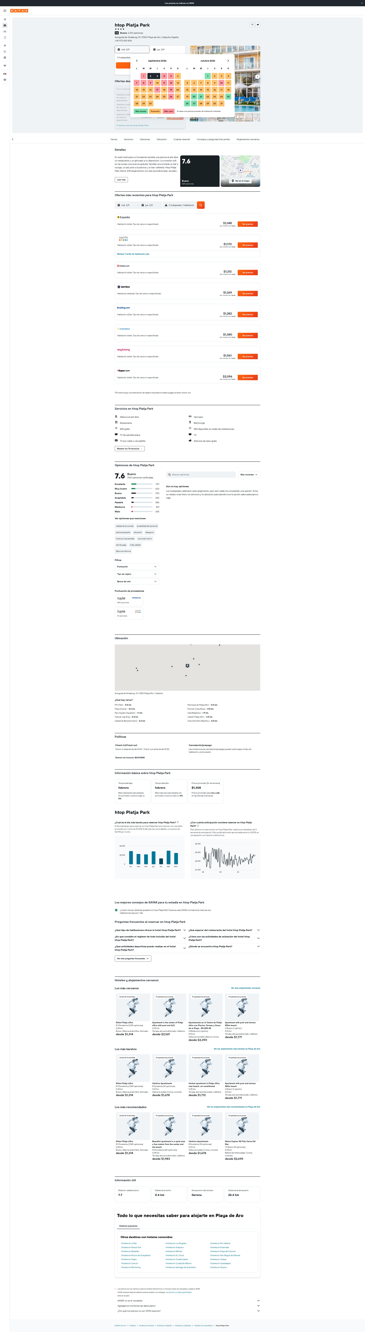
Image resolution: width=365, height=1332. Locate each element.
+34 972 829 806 (123, 40)
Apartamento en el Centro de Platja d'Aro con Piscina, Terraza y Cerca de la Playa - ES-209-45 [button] (205, 1025)
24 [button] (157, 96)
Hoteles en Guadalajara (220, 1263)
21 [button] (137, 96)
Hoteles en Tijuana (218, 1267)
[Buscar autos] (5, 31)
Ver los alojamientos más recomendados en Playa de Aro (233, 1106)
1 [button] (143, 76)
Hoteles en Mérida (174, 1251)
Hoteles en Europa (146, 1325)
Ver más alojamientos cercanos (245, 988)
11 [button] (164, 82)
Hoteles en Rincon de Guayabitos (135, 1255)
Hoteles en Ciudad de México (179, 1263)
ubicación (138, 532)
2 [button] (150, 76)
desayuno (149, 532)
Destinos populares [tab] (128, 1226)
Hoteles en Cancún (129, 1263)
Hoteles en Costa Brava (203, 1325)
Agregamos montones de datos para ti (136, 1305)
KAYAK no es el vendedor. (130, 1300)
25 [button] (164, 96)
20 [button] (177, 89)
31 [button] (221, 103)
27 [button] (178, 96)
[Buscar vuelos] (5, 19)
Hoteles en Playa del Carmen (223, 1251)
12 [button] (171, 82)
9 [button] (150, 82)
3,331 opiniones (135, 32)
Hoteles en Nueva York (131, 1247)
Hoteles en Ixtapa (128, 1259)
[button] (362, 3)
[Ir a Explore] (5, 45)
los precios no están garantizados (179, 1292)
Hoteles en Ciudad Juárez (177, 1259)
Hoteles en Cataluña (183, 1325)
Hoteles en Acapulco (175, 1247)
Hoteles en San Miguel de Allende (225, 1255)
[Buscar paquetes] (5, 37)
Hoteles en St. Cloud (175, 1255)
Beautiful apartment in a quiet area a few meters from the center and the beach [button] (168, 1144)
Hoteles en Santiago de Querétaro (181, 1267)
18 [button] (164, 89)
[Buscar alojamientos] (5, 25)
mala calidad (135, 545)
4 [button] (164, 76)
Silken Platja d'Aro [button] (124, 1022)
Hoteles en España (164, 1325)
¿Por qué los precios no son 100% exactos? (139, 1310)
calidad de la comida (124, 526)
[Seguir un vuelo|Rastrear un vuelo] (5, 51)
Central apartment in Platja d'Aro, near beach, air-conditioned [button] (204, 1084)
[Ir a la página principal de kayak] (19, 10)
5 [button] (171, 76)
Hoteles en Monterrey (131, 1267)
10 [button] (157, 82)
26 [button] (171, 96)
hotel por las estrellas (125, 538)
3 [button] (157, 76)
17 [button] (157, 89)
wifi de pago (121, 545)
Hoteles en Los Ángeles (176, 1243)
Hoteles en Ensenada (219, 1247)
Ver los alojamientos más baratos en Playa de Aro (237, 1048)
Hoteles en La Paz (129, 1243)
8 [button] (143, 82)
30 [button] (150, 103)
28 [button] (136, 103)
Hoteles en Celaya (218, 1259)
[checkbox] (129, 600)
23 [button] (150, 96)
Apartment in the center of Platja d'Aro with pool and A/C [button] (167, 1024)
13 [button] (178, 82)
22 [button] (143, 96)
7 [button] (136, 82)
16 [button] (150, 89)
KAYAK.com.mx (120, 1325)
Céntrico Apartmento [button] (162, 1083)
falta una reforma (123, 551)
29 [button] (143, 103)
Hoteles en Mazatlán (130, 1251)
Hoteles (133, 1325)
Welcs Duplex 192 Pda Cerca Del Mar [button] (240, 1142)
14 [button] (137, 89)
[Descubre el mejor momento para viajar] (5, 57)
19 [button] (171, 89)
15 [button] (144, 89)
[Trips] (5, 66)
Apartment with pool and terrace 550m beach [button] (240, 1024)
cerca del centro (145, 538)
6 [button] (178, 76)
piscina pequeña (123, 532)
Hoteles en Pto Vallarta (220, 1243)
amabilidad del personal (147, 526)
